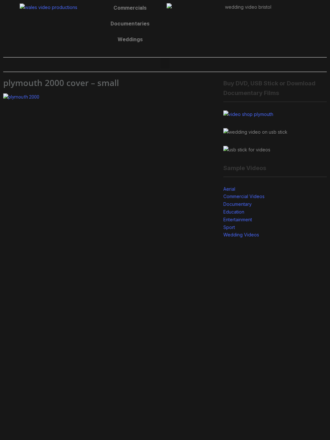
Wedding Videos (241, 234)
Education (233, 212)
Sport (229, 227)
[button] (165, 63)
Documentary (237, 204)
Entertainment (237, 219)
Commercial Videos (244, 196)
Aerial (229, 189)
